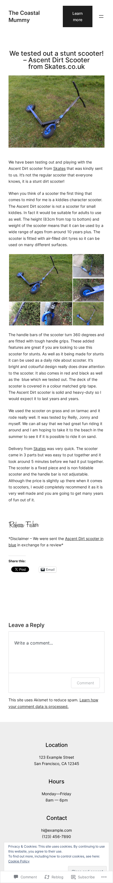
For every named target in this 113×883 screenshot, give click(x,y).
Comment (85, 682)
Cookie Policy (19, 861)
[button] (40, 278)
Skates (59, 168)
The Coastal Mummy (24, 16)
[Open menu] (101, 16)
